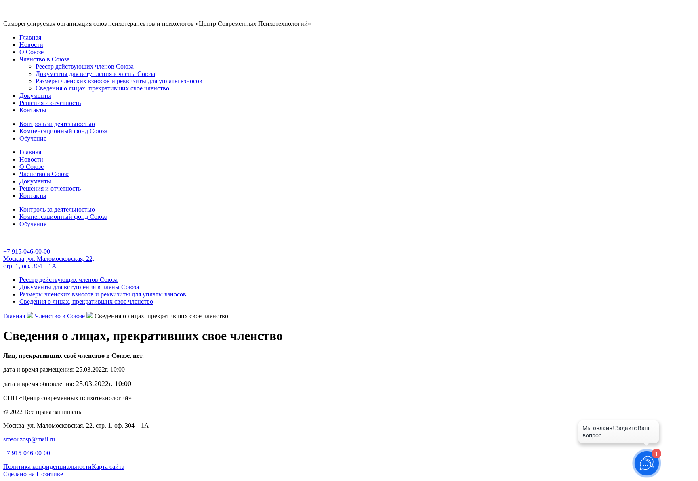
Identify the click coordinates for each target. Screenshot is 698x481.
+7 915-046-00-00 (26, 251)
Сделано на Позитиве (33, 473)
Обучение (32, 138)
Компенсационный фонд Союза (63, 131)
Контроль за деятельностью (57, 123)
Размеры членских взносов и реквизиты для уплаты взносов (119, 81)
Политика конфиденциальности (47, 466)
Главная (30, 37)
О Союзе (31, 51)
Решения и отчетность (50, 102)
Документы (35, 95)
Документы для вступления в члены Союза (95, 73)
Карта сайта (108, 466)
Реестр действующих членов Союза (85, 66)
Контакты (32, 110)
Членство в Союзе (44, 59)
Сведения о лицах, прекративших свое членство (102, 88)
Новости (31, 44)
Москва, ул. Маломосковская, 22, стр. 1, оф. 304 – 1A (48, 262)
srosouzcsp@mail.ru (29, 439)
